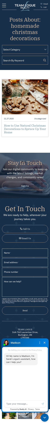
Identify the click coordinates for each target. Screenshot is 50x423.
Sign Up (25, 185)
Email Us (26, 238)
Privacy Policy (10, 303)
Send (25, 310)
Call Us (26, 228)
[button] (4, 5)
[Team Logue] (25, 5)
